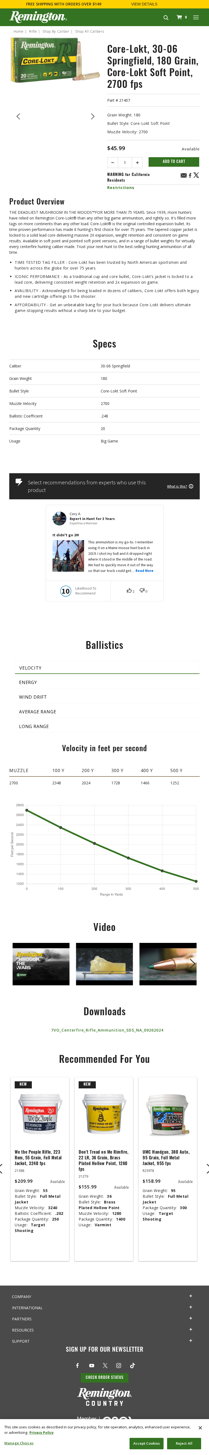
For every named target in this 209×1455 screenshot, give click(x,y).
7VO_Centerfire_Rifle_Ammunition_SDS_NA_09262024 (107, 1030)
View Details (144, 4)
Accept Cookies (146, 1443)
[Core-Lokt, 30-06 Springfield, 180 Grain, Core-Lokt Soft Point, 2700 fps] (55, 115)
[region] (104, 1437)
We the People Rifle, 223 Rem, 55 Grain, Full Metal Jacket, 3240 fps (38, 1158)
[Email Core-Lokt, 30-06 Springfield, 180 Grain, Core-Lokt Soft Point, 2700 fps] (184, 176)
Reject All (184, 1443)
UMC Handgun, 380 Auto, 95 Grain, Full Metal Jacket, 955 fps (166, 1158)
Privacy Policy (41, 1432)
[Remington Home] (38, 17)
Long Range (34, 726)
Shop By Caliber (56, 31)
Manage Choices (18, 1443)
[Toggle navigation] (196, 17)
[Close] (200, 1428)
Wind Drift (33, 697)
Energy (28, 682)
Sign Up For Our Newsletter (104, 1350)
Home (19, 31)
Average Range (37, 712)
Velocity (30, 668)
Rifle (33, 31)
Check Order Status (105, 1378)
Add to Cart (174, 162)
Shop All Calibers (89, 31)
